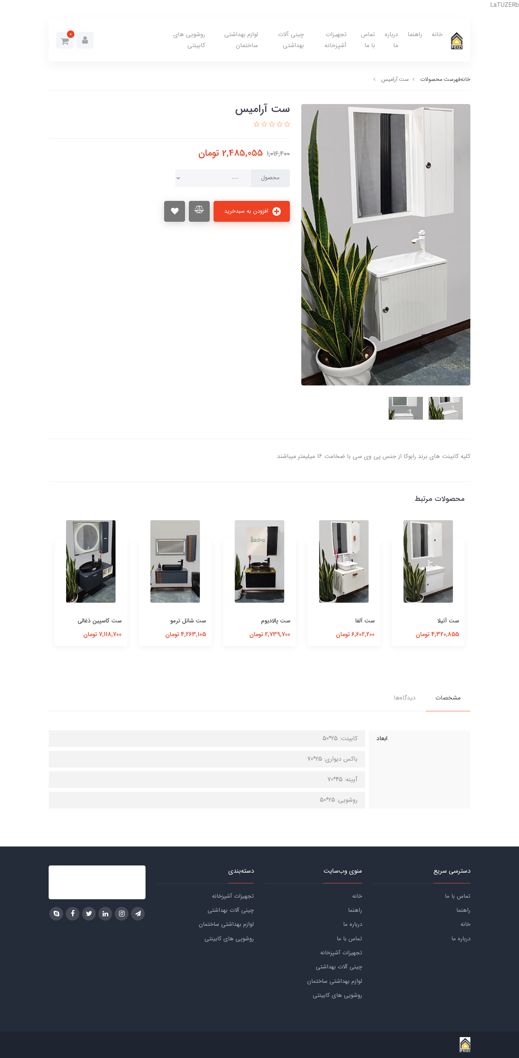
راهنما (415, 34)
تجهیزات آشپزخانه (335, 40)
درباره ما (391, 40)
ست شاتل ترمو (188, 620)
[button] (85, 40)
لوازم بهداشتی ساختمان (241, 40)
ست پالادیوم (275, 620)
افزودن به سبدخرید (247, 211)
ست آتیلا (448, 620)
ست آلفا (365, 620)
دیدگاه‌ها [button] (405, 698)
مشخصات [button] (447, 698)
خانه (437, 34)
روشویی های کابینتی (189, 40)
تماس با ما (368, 40)
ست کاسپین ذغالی (100, 620)
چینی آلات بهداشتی (291, 40)
